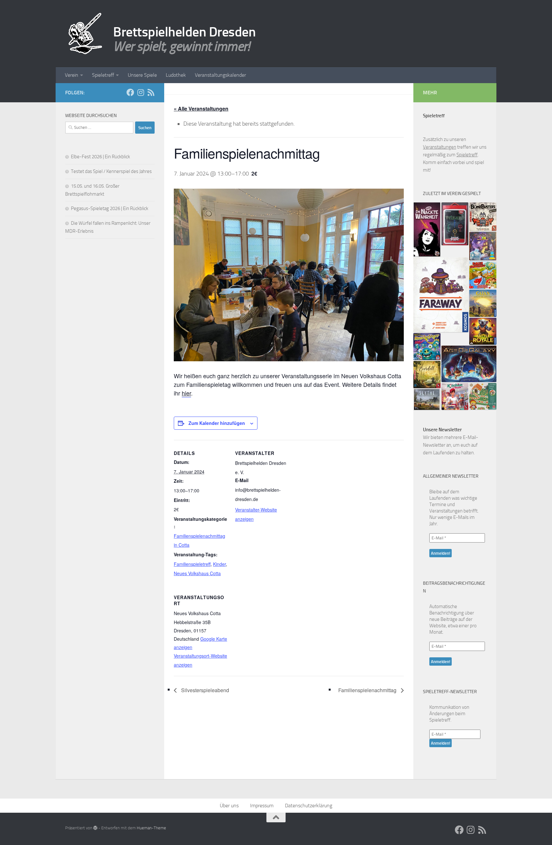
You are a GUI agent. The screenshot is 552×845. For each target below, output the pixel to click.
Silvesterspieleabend (204, 690)
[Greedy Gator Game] (482, 275)
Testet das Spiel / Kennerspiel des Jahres (111, 171)
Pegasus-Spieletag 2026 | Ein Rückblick (109, 208)
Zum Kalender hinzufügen (216, 423)
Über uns (229, 805)
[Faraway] (440, 294)
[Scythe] (427, 399)
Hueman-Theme (151, 827)
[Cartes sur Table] (427, 229)
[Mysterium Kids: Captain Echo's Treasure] (482, 246)
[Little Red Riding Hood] (482, 396)
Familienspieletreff (192, 564)
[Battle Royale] (482, 331)
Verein (71, 75)
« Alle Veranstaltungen (201, 108)
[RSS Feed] (151, 92)
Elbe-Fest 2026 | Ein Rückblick (100, 157)
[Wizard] (455, 223)
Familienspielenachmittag (368, 690)
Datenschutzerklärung (308, 805)
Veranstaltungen (439, 147)
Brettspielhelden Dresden (184, 32)
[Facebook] (130, 92)
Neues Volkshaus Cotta (197, 573)
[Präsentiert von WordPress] (95, 828)
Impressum (261, 805)
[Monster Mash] (427, 346)
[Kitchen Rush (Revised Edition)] (455, 396)
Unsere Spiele (142, 75)
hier (186, 393)
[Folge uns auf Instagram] (140, 92)
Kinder (219, 564)
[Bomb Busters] (482, 216)
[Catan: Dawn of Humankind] (482, 303)
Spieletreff (103, 75)
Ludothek (176, 75)
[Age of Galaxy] (468, 364)
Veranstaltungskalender (220, 75)
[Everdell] (427, 374)
